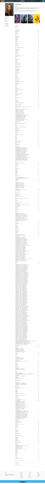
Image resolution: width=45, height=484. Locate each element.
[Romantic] (22, 1)
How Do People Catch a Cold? (18, 151)
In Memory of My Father (17, 380)
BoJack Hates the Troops (18, 189)
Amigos (16, 405)
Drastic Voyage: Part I (17, 281)
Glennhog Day (17, 256)
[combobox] (13, 1)
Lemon (16, 139)
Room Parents (17, 89)
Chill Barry (16, 322)
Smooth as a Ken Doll (17, 418)
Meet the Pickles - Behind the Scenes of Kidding (20, 123)
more (34, 11)
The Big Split (16, 453)
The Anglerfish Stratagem (18, 264)
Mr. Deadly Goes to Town (18, 306)
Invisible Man (17, 185)
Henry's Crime (16, 227)
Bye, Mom (16, 113)
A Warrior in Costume (17, 342)
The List (16, 349)
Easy (15, 161)
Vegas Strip (17, 246)
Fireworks (16, 213)
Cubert (16, 314)
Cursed (16, 371)
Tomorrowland (16, 179)
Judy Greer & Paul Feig (17, 235)
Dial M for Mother (17, 344)
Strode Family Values (17, 72)
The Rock (16, 286)
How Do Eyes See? (17, 156)
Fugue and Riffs (17, 272)
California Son (17, 359)
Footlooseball (17, 250)
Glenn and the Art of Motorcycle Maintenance (19, 258)
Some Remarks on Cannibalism (18, 341)
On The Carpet (17, 275)
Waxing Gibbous (17, 336)
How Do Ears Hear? (17, 153)
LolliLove (16, 389)
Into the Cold (17, 319)
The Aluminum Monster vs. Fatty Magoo (19, 374)
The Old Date (17, 186)
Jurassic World (17, 175)
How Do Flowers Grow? (18, 152)
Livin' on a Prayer (17, 447)
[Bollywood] (21, 1)
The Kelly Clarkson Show (18, 106)
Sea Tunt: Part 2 (17, 283)
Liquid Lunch (17, 330)
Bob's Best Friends (17, 31)
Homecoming (17, 348)
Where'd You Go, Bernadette (18, 104)
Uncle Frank (16, 95)
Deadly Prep (17, 333)
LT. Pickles (16, 110)
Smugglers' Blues (17, 276)
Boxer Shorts (16, 425)
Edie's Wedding (17, 326)
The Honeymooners (17, 267)
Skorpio (16, 287)
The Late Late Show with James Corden (19, 177)
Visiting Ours (17, 408)
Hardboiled (16, 75)
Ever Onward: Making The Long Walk (19, 47)
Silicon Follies (16, 430)
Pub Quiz (16, 218)
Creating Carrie (17, 192)
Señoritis (16, 402)
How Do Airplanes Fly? (18, 150)
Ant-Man (16, 170)
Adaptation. (16, 426)
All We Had (16, 166)
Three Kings (16, 451)
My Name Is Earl (17, 375)
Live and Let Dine (17, 268)
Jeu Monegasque (17, 292)
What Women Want (17, 440)
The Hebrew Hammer (17, 421)
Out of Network (17, 316)
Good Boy (16, 90)
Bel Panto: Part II (17, 331)
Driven (16, 99)
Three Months (16, 77)
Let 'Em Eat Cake (17, 406)
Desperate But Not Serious (18, 435)
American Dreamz (17, 366)
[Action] (24, 1)
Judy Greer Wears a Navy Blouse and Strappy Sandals (20, 204)
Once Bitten (17, 269)
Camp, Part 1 (17, 257)
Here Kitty (16, 395)
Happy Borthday (17, 308)
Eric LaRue (16, 52)
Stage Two (16, 293)
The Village (16, 391)
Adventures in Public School (18, 130)
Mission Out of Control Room (18, 320)
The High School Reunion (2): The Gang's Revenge (20, 373)
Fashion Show (17, 252)
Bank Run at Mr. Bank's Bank (18, 315)
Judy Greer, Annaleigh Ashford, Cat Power (19, 178)
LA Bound (16, 40)
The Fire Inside (17, 54)
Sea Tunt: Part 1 (17, 265)
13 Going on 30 (17, 43)
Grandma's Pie (17, 412)
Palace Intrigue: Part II (17, 273)
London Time (17, 312)
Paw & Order (17, 217)
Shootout (16, 424)
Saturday (16, 317)
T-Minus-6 (16, 460)
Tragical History (17, 295)
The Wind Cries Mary (17, 271)
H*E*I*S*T (16, 255)
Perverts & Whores (17, 357)
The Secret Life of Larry (18, 219)
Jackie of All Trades (17, 247)
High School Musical (17, 351)
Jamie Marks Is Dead (17, 190)
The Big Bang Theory (17, 360)
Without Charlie (17, 431)
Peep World (16, 232)
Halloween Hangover (17, 242)
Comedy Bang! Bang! (17, 203)
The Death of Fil (17, 118)
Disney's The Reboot (17, 446)
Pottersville (16, 137)
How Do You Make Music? (18, 147)
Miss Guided (16, 347)
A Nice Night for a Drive (18, 384)
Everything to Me (17, 45)
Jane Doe (16, 338)
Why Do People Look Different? (18, 159)
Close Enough (16, 88)
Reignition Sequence (17, 282)
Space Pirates (17, 323)
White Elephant (17, 280)
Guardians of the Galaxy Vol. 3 (18, 66)
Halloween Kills (17, 84)
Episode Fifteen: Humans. (18, 163)
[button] (27, 28)
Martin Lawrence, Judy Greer (18, 399)
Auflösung (16, 334)
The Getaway (17, 183)
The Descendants (17, 223)
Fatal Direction (17, 241)
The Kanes (16, 284)
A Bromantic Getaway (17, 239)
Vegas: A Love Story (17, 30)
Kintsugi (16, 111)
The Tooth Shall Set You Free (18, 245)
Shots (16, 311)
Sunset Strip (16, 437)
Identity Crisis (17, 305)
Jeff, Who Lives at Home (18, 205)
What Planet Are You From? (18, 442)
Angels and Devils (17, 458)
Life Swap (16, 253)
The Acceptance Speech (18, 117)
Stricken (16, 455)
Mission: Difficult (17, 309)
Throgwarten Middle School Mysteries (19, 411)
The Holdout (17, 328)
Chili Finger (16, 41)
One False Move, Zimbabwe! (18, 414)
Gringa (16, 61)
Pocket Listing (17, 303)
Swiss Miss (17, 298)
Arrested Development (17, 400)
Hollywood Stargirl (17, 70)
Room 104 (16, 134)
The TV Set (16, 362)
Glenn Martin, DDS (17, 236)
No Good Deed (17, 339)
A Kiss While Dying (17, 279)
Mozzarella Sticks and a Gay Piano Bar (19, 198)
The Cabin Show (17, 403)
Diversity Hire (17, 289)
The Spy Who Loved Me (18, 216)
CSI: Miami (16, 423)
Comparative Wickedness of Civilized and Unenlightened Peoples (21, 340)
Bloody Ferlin (17, 301)
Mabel (16, 34)
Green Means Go (17, 114)
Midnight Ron (17, 270)
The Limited (17, 294)
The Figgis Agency (17, 325)
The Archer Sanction (17, 327)
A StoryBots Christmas (17, 144)
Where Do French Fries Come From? (19, 148)
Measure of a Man (17, 128)
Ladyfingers (17, 337)
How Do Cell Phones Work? (18, 158)
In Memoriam (16, 29)
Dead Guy (16, 33)
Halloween (16, 125)
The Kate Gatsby (17, 214)
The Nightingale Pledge (18, 116)
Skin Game (16, 300)
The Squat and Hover (17, 415)
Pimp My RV (17, 238)
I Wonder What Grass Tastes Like (18, 119)
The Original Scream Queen (18, 97)
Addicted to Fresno (17, 168)
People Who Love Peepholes (18, 417)
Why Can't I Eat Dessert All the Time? (19, 155)
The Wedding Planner (17, 433)
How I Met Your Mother (17, 387)
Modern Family (16, 345)
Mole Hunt (16, 290)
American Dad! (17, 382)
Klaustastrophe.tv (17, 383)
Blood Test (16, 297)
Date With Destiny (17, 260)
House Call (16, 278)
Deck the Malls (17, 244)
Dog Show (16, 249)
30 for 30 (16, 304)
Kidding (16, 108)
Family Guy (16, 444)
